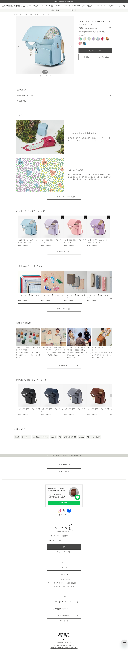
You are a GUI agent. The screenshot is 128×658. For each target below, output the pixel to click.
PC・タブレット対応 (93, 437)
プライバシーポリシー (56, 536)
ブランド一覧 (64, 621)
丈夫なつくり (22, 90)
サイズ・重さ (22, 101)
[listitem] (109, 6)
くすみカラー (26, 437)
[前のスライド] (18, 47)
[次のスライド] (71, 47)
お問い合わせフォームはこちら (64, 586)
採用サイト (69, 645)
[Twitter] (64, 511)
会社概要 (62, 645)
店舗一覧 (73, 10)
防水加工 (81, 437)
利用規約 (56, 645)
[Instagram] (59, 511)
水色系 (17, 437)
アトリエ (45, 437)
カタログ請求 (54, 10)
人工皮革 (53, 437)
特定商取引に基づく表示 (70, 648)
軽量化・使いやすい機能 (26, 95)
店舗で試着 (85, 57)
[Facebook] (69, 511)
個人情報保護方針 (56, 648)
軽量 (60, 437)
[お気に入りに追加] (110, 28)
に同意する (59, 536)
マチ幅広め (36, 437)
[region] (65, 231)
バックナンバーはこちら (64, 552)
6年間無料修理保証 (70, 437)
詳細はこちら (77, 455)
